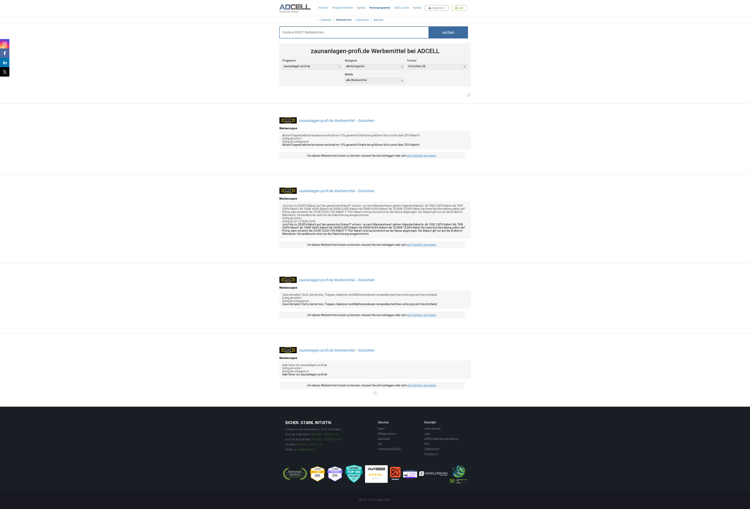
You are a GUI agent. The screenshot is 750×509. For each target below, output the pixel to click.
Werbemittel (343, 19)
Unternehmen (432, 428)
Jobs (427, 433)
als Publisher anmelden (421, 155)
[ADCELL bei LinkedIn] (4, 62)
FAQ (426, 444)
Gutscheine (362, 19)
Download (384, 438)
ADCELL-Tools (401, 7)
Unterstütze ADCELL (390, 449)
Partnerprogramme (380, 7)
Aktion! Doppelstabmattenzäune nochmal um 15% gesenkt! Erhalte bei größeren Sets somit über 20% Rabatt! (351, 144)
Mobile (349, 74)
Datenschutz (431, 449)
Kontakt (417, 7)
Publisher (323, 7)
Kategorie (351, 60)
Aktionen (378, 19)
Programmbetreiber (342, 7)
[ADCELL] (376, 474)
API (380, 444)
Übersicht (326, 19)
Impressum (431, 454)
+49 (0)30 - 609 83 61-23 (326, 439)
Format (411, 60)
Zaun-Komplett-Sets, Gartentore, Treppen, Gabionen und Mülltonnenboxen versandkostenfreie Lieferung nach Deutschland (359, 304)
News (381, 428)
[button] (448, 32)
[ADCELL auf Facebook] (4, 53)
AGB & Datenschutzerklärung (441, 438)
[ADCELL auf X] (4, 72)
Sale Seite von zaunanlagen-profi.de (304, 374)
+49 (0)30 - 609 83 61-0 (324, 434)
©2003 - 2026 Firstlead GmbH (375, 499)
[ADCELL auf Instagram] (4, 43)
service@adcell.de (304, 449)
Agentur (361, 7)
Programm (289, 60)
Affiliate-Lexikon (387, 433)
